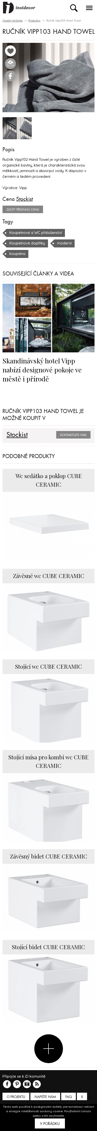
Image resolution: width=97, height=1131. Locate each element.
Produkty (34, 20)
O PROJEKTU (16, 1097)
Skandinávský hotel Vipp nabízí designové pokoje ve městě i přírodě (42, 369)
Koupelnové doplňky (27, 243)
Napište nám (45, 1097)
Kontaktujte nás (73, 435)
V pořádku (50, 1123)
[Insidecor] (19, 8)
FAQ (68, 1097)
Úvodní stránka (12, 20)
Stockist (24, 199)
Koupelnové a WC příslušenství (35, 232)
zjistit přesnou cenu (22, 210)
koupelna (17, 253)
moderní (64, 243)
